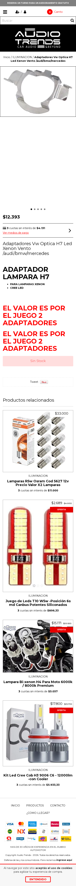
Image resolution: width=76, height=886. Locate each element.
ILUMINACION (22, 57)
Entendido (38, 879)
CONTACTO (57, 805)
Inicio (6, 57)
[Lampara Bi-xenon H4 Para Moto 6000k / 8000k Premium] (38, 646)
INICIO (15, 805)
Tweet (34, 382)
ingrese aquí (64, 860)
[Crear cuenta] (17, 12)
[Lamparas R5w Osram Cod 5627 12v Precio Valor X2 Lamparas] (38, 441)
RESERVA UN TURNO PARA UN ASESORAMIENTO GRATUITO (38, 3)
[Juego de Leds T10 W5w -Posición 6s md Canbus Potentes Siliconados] (38, 546)
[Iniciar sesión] (25, 12)
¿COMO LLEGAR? (38, 813)
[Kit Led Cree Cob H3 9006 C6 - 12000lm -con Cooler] (38, 733)
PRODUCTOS (35, 805)
